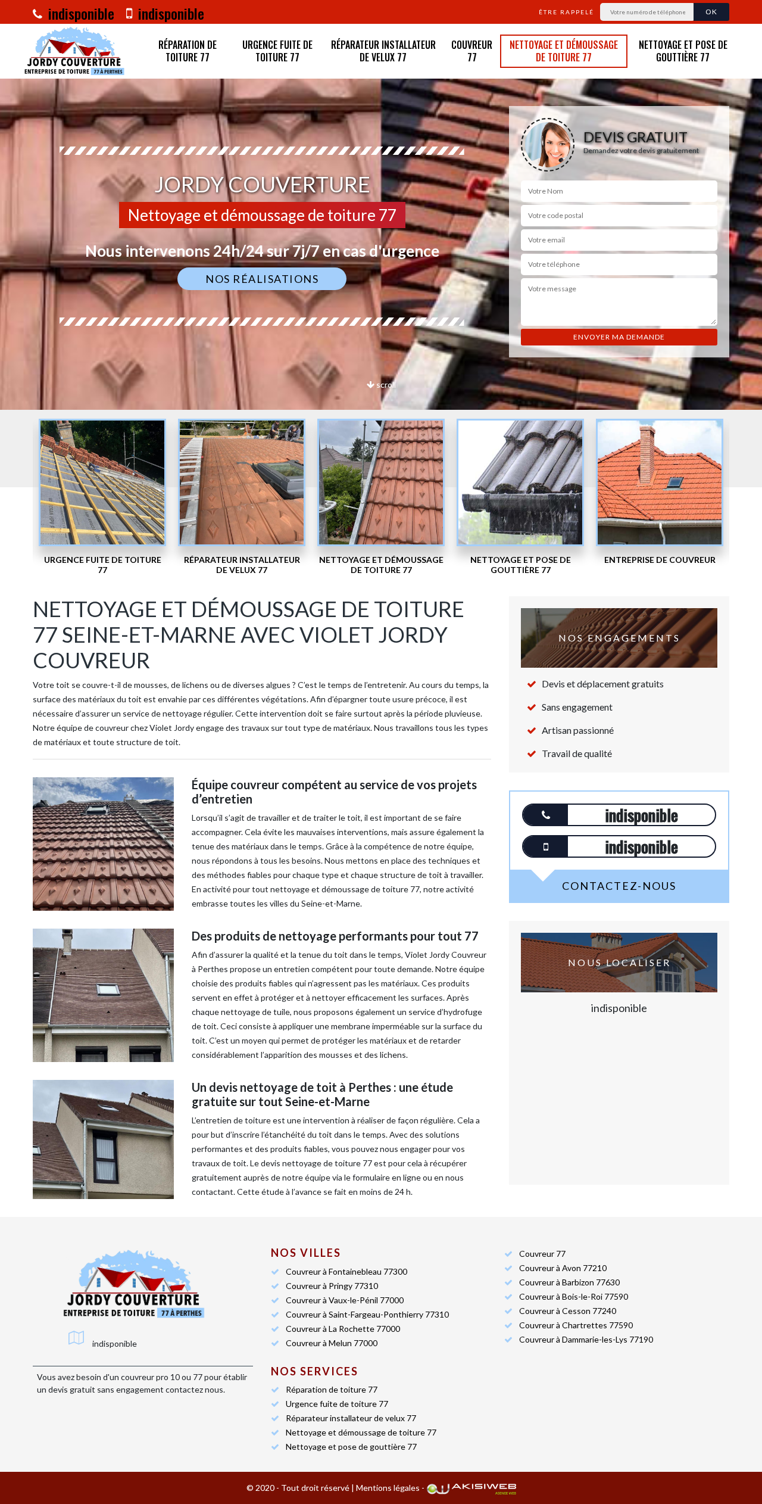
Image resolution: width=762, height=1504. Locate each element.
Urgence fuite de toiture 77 (277, 51)
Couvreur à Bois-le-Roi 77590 (573, 1296)
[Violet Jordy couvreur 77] (74, 51)
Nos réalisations (261, 278)
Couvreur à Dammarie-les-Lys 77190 (586, 1339)
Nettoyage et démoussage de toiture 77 (564, 51)
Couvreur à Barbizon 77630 (569, 1282)
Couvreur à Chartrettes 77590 (576, 1325)
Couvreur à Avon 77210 (563, 1268)
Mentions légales (388, 1488)
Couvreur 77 (471, 51)
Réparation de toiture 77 (187, 51)
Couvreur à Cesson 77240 (567, 1311)
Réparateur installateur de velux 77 (383, 51)
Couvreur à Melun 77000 (331, 1343)
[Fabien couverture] (134, 1284)
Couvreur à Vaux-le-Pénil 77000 (345, 1300)
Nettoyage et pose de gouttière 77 (683, 51)
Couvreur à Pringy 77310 (332, 1286)
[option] (102, 497)
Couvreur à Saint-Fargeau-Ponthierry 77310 (367, 1314)
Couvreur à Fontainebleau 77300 (346, 1271)
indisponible (79, 13)
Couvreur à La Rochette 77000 (343, 1329)
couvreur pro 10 (150, 1377)
